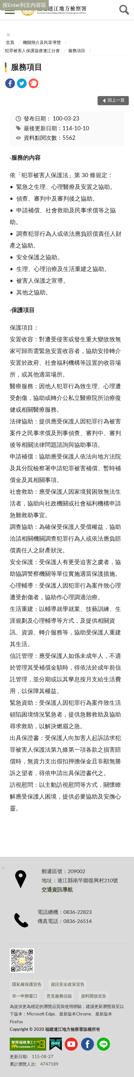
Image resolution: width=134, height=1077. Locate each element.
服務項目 (76, 51)
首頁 (10, 43)
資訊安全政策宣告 (68, 985)
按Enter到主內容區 (24, 5)
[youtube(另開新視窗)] (71, 1045)
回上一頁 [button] (116, 100)
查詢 (124, 10)
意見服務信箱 (59, 996)
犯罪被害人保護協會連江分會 (32, 51)
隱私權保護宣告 (27, 985)
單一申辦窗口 (24, 996)
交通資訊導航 (57, 889)
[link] (10, 84)
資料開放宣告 (93, 996)
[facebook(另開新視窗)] (87, 1045)
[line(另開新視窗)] (103, 1045)
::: (8, 34)
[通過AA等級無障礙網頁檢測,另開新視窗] (28, 1045)
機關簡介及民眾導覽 (42, 43)
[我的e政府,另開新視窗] (55, 1045)
